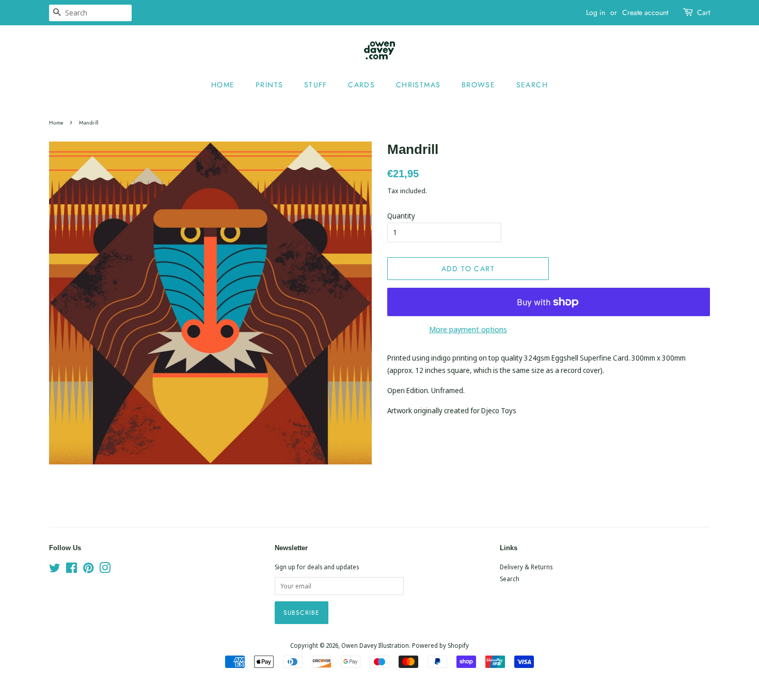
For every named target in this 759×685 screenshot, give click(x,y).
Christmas (418, 85)
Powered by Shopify (440, 645)
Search (532, 85)
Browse (478, 85)
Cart (703, 12)
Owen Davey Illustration (375, 645)
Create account (645, 12)
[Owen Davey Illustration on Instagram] (104, 570)
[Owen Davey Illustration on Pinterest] (88, 570)
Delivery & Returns (526, 567)
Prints (269, 85)
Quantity (401, 216)
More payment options (468, 329)
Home (223, 85)
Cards (361, 85)
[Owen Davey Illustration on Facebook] (71, 570)
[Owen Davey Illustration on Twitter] (54, 570)
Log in (595, 12)
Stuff (315, 85)
